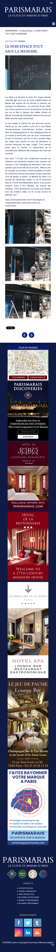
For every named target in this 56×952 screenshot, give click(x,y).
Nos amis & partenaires (28, 903)
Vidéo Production (26, 894)
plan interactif (37, 377)
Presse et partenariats (29, 900)
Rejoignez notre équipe (29, 897)
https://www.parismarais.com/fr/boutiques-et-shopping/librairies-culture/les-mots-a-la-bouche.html (25, 203)
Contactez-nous (26, 888)
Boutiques (21, 41)
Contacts (28, 883)
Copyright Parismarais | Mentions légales (36, 942)
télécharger (18, 377)
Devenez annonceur (27, 891)
